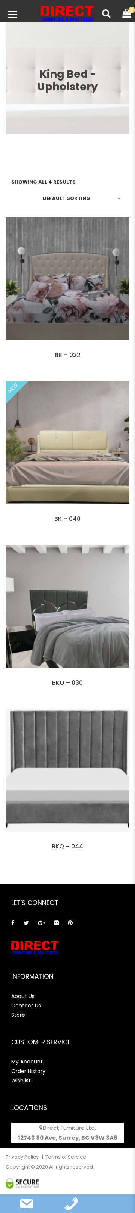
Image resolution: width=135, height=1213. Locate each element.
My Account (27, 1061)
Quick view (67, 349)
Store (18, 1015)
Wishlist (21, 1080)
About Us (22, 996)
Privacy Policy (23, 1156)
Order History (28, 1071)
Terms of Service (65, 1156)
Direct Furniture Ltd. (69, 1128)
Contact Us (26, 1005)
